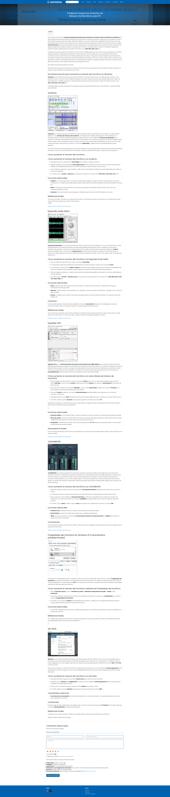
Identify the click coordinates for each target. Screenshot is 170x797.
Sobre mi (87, 790)
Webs (121, 2)
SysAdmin (115, 2)
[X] (50, 791)
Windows (88, 2)
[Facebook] (47, 791)
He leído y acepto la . (60, 756)
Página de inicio (53, 206)
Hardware (100, 2)
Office (94, 2)
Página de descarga (64, 206)
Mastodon (87, 792)
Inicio (82, 2)
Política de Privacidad (66, 756)
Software (107, 2)
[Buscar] (77, 2)
